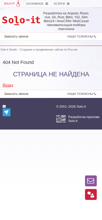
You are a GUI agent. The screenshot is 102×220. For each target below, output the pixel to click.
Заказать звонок (16, 36)
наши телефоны (80, 36)
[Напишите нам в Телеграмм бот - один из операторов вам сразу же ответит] (6, 112)
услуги (60, 3)
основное (35, 3)
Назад (8, 85)
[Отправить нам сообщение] (91, 180)
